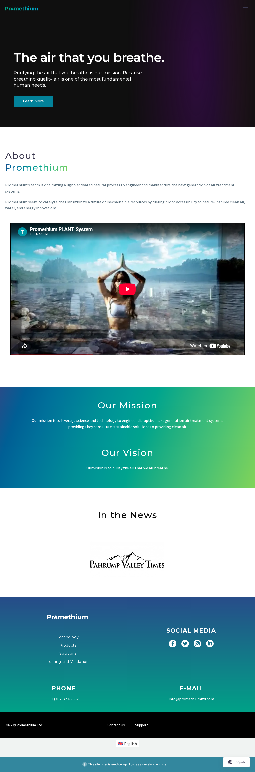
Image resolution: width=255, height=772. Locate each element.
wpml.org (129, 764)
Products (68, 645)
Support (141, 725)
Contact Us (116, 725)
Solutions (68, 653)
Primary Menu (245, 9)
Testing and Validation (68, 661)
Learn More (33, 101)
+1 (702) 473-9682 (64, 698)
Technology (68, 637)
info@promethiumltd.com (191, 698)
